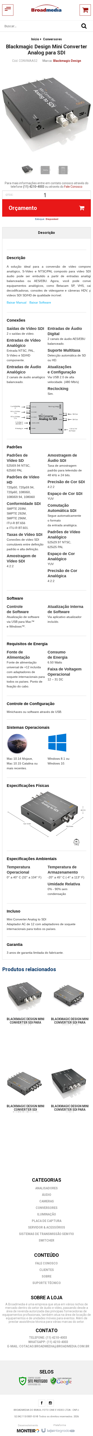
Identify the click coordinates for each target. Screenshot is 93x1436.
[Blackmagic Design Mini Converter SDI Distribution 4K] (24, 1092)
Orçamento (23, 208)
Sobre (46, 1276)
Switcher (46, 1240)
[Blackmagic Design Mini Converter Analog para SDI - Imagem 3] (63, 170)
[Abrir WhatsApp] (82, 1425)
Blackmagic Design (67, 60)
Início (35, 39)
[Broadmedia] (46, 10)
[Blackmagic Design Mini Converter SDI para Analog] (24, 1005)
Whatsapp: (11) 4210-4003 (48, 1342)
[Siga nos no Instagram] (50, 1403)
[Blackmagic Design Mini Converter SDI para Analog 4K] (68, 1005)
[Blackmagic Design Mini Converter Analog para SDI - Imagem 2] (45, 170)
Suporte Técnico (46, 1283)
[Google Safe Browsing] (61, 1381)
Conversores (52, 39)
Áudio (46, 1194)
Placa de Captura (46, 1221)
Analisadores (46, 1188)
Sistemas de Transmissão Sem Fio (46, 1234)
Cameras (46, 1201)
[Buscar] (84, 26)
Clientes (46, 1270)
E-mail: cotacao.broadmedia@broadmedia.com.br (48, 1346)
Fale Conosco (73, 186)
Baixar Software (40, 302)
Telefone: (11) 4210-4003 (47, 1337)
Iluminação (46, 1214)
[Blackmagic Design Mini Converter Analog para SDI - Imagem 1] (27, 170)
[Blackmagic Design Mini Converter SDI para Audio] (68, 1092)
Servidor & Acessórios (46, 1227)
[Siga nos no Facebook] (41, 1403)
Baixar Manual (16, 302)
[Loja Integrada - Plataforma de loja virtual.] (57, 1429)
